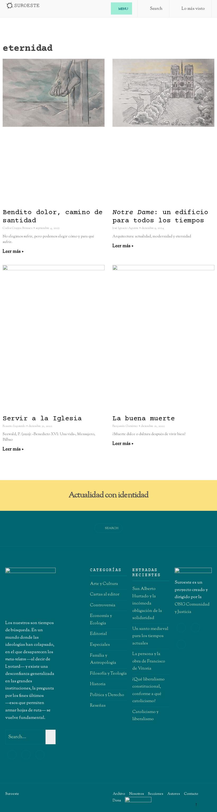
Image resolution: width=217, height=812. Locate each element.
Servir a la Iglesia (42, 419)
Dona (117, 800)
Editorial (98, 634)
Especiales (100, 645)
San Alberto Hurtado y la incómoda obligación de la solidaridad (147, 603)
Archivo (119, 794)
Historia (98, 684)
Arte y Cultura (104, 584)
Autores (173, 794)
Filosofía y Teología (108, 673)
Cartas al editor (104, 594)
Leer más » (13, 251)
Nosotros (136, 794)
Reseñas (98, 705)
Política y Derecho (107, 695)
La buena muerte (143, 419)
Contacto (191, 794)
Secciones (155, 794)
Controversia (102, 605)
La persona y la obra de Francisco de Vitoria (148, 661)
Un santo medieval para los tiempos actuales (150, 636)
